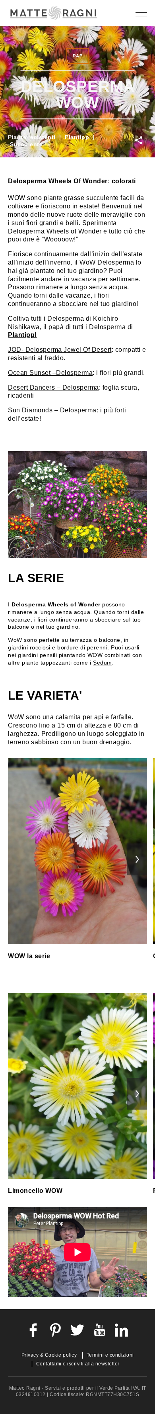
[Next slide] (137, 859)
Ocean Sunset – (32, 372)
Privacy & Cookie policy (49, 1355)
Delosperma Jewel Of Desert (68, 349)
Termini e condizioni (110, 1355)
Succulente (26, 144)
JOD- (16, 349)
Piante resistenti (32, 137)
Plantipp (77, 137)
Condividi (139, 140)
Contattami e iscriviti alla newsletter (78, 1364)
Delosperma (74, 372)
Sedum (102, 662)
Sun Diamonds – (34, 410)
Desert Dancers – (35, 387)
